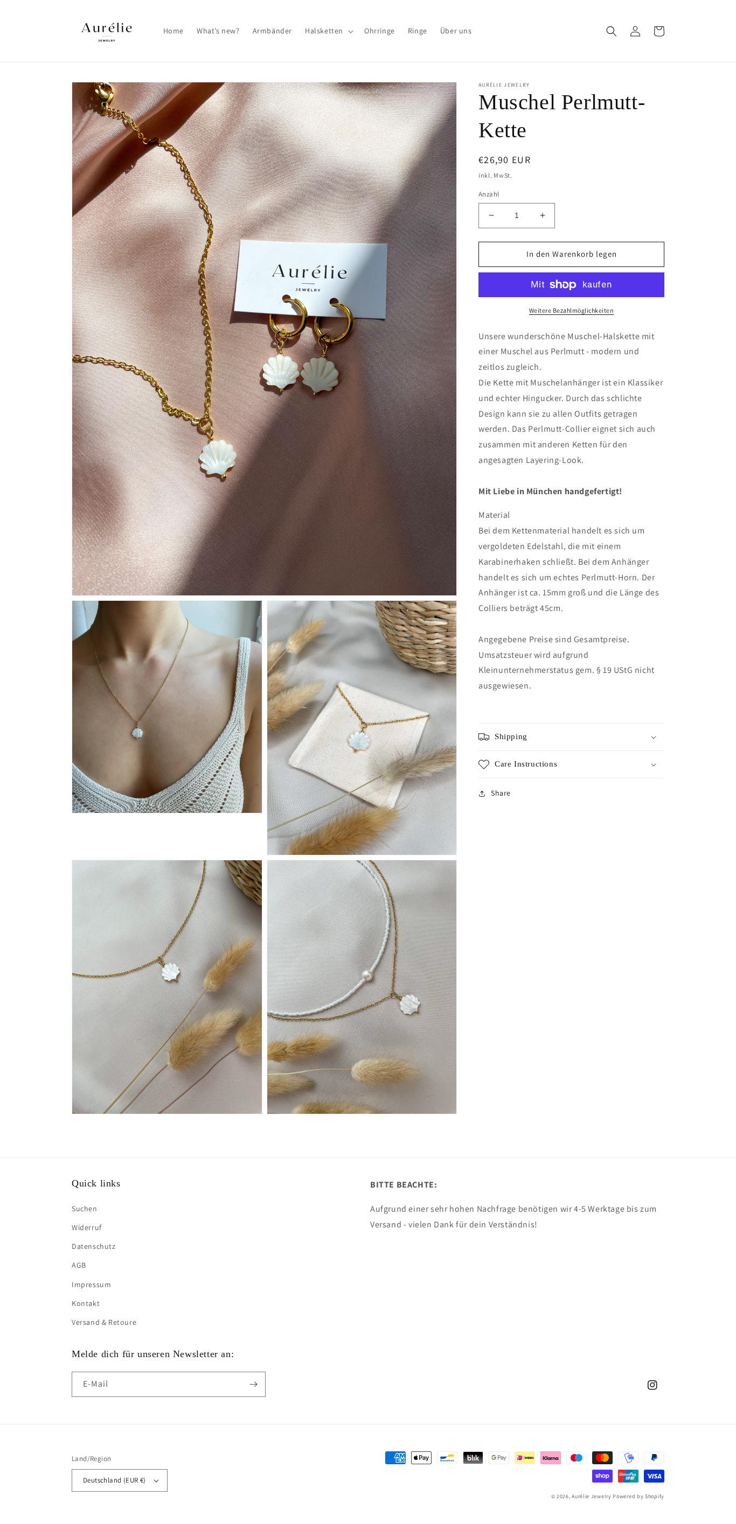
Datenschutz (94, 1246)
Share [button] (501, 793)
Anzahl (488, 194)
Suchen (85, 1208)
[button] (328, 30)
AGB (79, 1265)
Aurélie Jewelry (592, 1496)
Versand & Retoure (104, 1322)
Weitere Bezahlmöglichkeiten (571, 310)
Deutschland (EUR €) (114, 1480)
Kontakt (86, 1303)
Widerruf (87, 1227)
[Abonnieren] (253, 1384)
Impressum (91, 1284)
